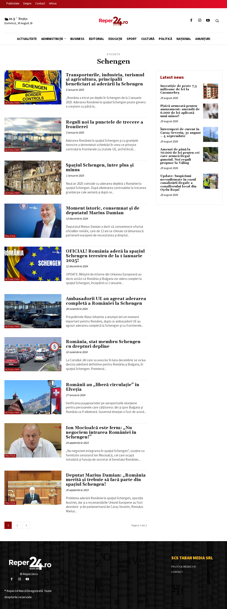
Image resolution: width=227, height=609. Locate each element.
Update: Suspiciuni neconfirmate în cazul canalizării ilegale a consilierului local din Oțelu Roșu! (178, 183)
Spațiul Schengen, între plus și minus (100, 168)
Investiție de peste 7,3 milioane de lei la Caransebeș (178, 89)
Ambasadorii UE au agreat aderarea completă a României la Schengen (106, 301)
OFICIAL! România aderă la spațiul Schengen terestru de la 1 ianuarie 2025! (105, 256)
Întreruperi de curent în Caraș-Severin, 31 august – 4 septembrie (180, 132)
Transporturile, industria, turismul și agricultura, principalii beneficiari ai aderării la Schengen (105, 79)
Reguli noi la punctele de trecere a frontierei (104, 125)
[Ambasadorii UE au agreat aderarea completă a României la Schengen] (32, 311)
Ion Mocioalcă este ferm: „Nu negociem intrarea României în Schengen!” (101, 432)
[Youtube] (208, 21)
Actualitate (12, 102)
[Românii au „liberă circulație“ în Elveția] (32, 397)
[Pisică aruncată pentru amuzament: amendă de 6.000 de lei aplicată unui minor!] (210, 111)
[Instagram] (200, 21)
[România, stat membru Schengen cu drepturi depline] (32, 354)
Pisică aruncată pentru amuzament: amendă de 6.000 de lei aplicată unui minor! (180, 111)
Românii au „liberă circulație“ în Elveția (102, 387)
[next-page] (26, 525)
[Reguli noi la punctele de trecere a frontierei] (32, 135)
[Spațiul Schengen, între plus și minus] (32, 178)
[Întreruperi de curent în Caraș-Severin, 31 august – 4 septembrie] (210, 134)
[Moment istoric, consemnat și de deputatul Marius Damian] (32, 221)
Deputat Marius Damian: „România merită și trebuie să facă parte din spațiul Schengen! (106, 480)
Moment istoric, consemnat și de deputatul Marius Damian (102, 211)
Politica (10, 236)
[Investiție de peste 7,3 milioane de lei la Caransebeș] (210, 91)
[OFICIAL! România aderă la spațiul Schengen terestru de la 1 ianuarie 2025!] (32, 264)
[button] (217, 20)
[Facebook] (191, 21)
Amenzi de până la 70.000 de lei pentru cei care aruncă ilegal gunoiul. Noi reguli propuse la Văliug (180, 156)
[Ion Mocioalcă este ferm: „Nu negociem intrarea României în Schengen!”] (32, 440)
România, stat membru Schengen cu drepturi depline (103, 344)
